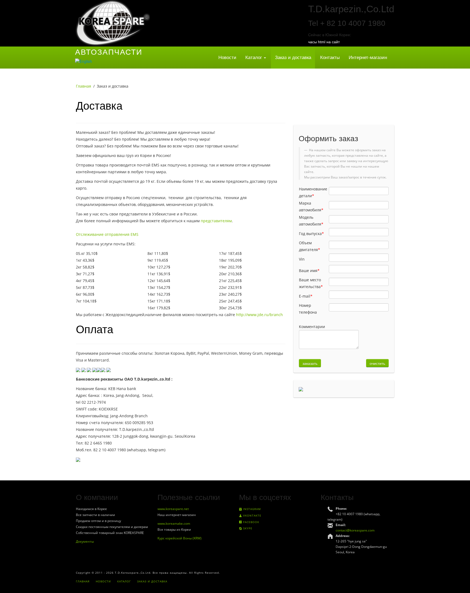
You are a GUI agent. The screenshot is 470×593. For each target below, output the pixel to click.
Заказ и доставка (293, 57)
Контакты (330, 57)
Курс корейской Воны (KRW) (179, 538)
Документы (85, 541)
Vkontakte (251, 515)
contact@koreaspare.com (355, 530)
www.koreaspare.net (173, 508)
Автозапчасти (108, 52)
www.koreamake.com (173, 523)
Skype (247, 528)
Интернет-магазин (368, 57)
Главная (83, 86)
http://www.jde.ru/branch (259, 314)
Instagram (251, 509)
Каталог (254, 57)
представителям (216, 220)
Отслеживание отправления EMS (107, 234)
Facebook (250, 522)
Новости (227, 57)
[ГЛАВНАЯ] (112, 22)
